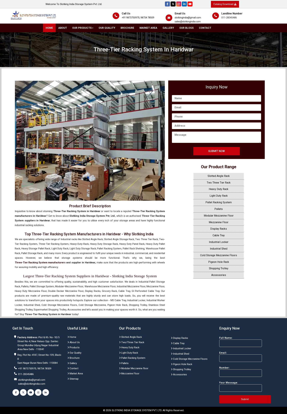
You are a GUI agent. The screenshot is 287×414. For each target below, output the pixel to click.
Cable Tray (219, 235)
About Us (74, 342)
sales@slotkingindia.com (188, 21)
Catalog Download (223, 4)
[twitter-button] (23, 392)
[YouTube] (190, 3)
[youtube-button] (30, 392)
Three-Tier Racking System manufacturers (40, 262)
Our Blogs (186, 27)
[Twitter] (173, 3)
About (62, 27)
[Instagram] (178, 3)
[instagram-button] (38, 392)
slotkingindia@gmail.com (188, 17)
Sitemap (74, 378)
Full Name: (226, 338)
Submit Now (216, 151)
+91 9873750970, (131, 17)
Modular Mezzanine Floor (219, 215)
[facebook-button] (15, 392)
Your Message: (228, 382)
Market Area (148, 27)
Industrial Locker (218, 242)
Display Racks (218, 228)
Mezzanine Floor (218, 222)
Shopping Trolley (218, 268)
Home (49, 27)
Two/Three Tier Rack (132, 342)
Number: (224, 367)
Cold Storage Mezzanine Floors (218, 255)
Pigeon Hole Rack (218, 261)
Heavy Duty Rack (218, 189)
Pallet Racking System (218, 202)
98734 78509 (147, 17)
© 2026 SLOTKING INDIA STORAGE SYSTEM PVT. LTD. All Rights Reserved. (143, 410)
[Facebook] (167, 3)
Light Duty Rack (219, 195)
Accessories (218, 275)
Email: (223, 352)
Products (74, 347)
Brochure (127, 27)
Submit (245, 399)
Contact (205, 27)
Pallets (218, 209)
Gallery (168, 27)
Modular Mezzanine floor (134, 368)
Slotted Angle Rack (219, 176)
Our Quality (107, 27)
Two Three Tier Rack (219, 182)
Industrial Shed (218, 248)
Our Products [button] (82, 27)
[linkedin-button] (45, 392)
